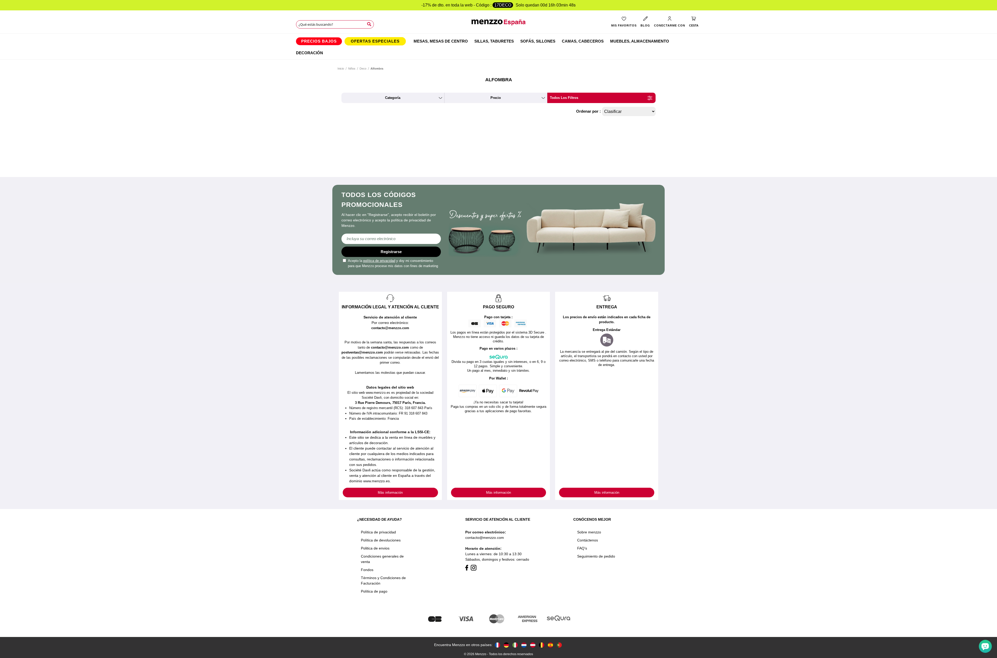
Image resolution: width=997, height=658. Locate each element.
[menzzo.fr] (497, 645)
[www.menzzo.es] (550, 645)
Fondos (367, 570)
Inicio (341, 68)
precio (495, 98)
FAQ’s (582, 548)
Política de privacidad (378, 532)
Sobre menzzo (589, 532)
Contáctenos (587, 540)
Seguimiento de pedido (596, 556)
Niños (351, 68)
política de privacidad (379, 261)
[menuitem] (319, 41)
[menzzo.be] (541, 645)
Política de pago (374, 591)
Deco (363, 68)
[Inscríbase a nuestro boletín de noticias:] (391, 239)
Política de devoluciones (381, 540)
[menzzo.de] (506, 645)
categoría (392, 98)
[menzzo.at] (533, 645)
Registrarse (391, 251)
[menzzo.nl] (524, 645)
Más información (390, 492)
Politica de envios (375, 548)
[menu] (498, 46)
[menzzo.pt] (559, 645)
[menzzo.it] (515, 645)
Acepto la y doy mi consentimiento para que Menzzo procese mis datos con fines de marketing (393, 263)
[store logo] (498, 25)
